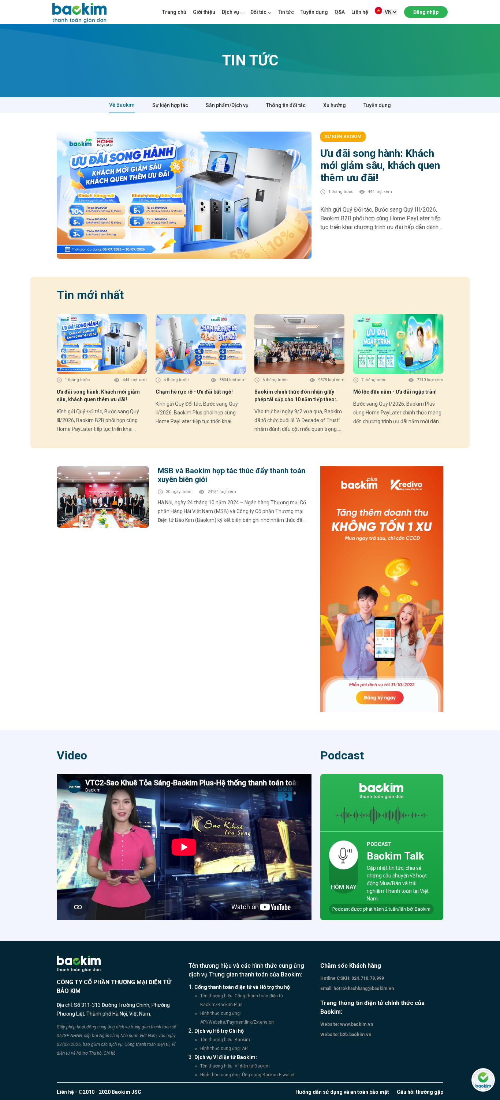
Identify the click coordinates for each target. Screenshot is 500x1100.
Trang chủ (174, 12)
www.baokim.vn (356, 1024)
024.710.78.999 (367, 978)
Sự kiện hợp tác (170, 105)
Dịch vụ (230, 12)
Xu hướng (334, 105)
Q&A (340, 12)
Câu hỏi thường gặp (420, 1092)
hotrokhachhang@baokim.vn (363, 988)
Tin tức (286, 12)
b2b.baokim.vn (355, 1034)
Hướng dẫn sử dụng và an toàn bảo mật (342, 1092)
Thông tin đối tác (286, 105)
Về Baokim (122, 105)
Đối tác (258, 12)
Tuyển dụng (314, 12)
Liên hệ (359, 12)
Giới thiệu (204, 12)
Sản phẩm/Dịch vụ (227, 105)
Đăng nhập (426, 12)
